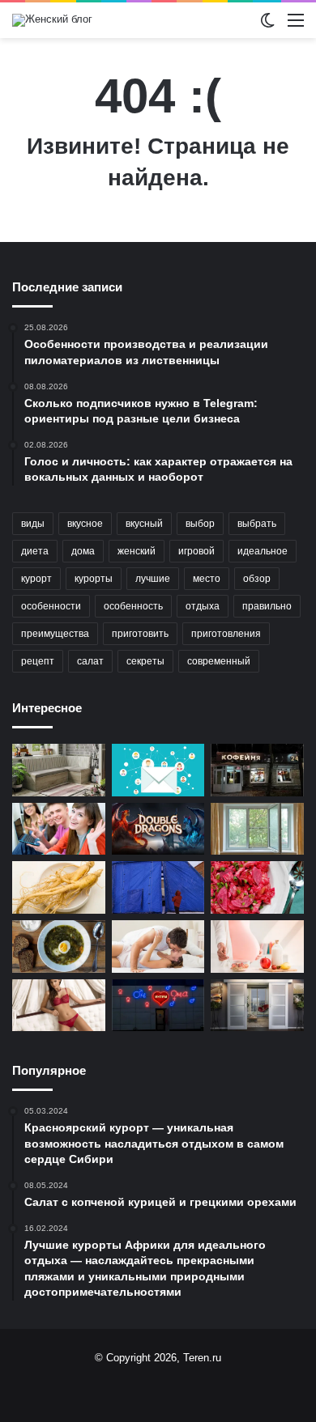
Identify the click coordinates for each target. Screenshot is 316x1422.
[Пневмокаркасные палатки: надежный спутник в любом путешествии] (158, 887)
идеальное (262, 551)
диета (35, 551)
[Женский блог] (52, 20)
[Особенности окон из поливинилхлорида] (257, 829)
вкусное (85, 523)
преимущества (55, 633)
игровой (196, 551)
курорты (94, 578)
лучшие (152, 578)
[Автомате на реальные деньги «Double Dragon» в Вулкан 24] (158, 829)
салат (90, 661)
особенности (51, 606)
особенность (133, 606)
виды (33, 523)
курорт (36, 578)
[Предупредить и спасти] (58, 829)
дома (83, 551)
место (206, 578)
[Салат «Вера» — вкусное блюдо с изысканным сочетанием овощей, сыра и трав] (257, 887)
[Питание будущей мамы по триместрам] (257, 946)
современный (218, 661)
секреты (145, 661)
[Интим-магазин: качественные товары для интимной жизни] (158, 1005)
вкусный (144, 523)
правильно (267, 606)
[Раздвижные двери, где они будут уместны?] (257, 1005)
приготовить (140, 633)
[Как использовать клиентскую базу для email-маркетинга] (158, 770)
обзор (257, 578)
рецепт (37, 661)
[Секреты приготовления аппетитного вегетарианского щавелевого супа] (58, 946)
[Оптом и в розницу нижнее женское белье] (58, 1005)
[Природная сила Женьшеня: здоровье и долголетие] (58, 887)
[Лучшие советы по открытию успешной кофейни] (257, 770)
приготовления (226, 633)
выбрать (256, 523)
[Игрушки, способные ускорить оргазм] (158, 946)
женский (136, 551)
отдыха (203, 606)
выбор (200, 523)
